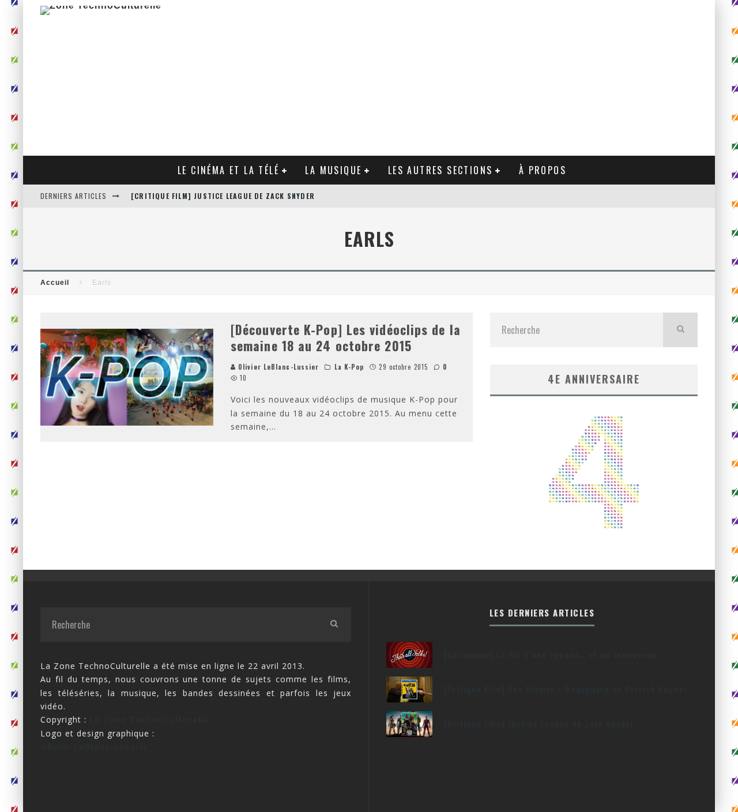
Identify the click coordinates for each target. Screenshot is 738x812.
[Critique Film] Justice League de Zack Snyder (223, 196)
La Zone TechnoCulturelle (149, 719)
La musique (333, 170)
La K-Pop (349, 367)
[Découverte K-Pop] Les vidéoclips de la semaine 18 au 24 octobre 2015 (346, 337)
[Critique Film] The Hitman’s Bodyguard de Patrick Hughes (566, 689)
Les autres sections (440, 170)
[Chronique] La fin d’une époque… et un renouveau (550, 654)
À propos (542, 170)
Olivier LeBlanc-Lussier (277, 366)
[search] (680, 330)
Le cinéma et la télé (228, 170)
